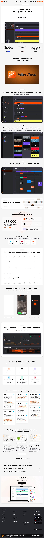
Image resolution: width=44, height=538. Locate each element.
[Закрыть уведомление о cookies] (42, 535)
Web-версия (14, 511)
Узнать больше (7, 206)
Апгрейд (25, 514)
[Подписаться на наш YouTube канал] (39, 514)
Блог (2, 521)
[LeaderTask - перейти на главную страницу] (4, 1)
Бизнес (28, 1)
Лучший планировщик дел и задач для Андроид (22, 446)
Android (14, 514)
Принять (33, 535)
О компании (25, 511)
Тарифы (31, 1)
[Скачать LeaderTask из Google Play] (38, 520)
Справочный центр (4, 518)
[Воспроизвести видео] (22, 74)
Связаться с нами (38, 509)
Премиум (24, 1)
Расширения (14, 518)
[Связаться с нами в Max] (38, 514)
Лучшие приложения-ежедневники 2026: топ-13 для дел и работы (8, 446)
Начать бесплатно (40, 1)
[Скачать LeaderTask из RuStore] (38, 517)
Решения (20, 1)
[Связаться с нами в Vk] (34, 514)
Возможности (16, 1)
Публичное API (15, 521)
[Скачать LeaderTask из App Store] (38, 523)
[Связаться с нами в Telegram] (36, 514)
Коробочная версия (15, 517)
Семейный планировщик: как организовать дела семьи (34, 446)
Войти (35, 1)
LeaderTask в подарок (26, 522)
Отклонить (38, 535)
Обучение (25, 519)
